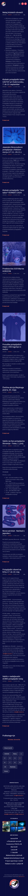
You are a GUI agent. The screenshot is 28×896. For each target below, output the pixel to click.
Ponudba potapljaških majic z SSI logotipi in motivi (12, 346)
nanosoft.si (21, 876)
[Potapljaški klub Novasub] (3, 4)
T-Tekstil (13, 852)
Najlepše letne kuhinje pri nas (13, 858)
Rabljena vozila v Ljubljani (13, 864)
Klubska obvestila (14, 739)
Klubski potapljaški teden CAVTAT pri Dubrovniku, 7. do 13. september (13, 81)
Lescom (13, 850)
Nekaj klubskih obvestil (12, 12)
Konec (6, 771)
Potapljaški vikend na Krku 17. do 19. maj (11, 570)
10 (5, 767)
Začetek (6, 754)
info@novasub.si (18, 795)
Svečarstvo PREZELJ (13, 844)
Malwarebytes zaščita (13, 855)
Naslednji (12, 767)
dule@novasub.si (7, 653)
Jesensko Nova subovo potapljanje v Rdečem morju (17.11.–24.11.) (12, 149)
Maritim (13, 847)
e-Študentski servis (13, 841)
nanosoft (13, 838)
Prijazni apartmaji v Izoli (13, 861)
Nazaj (14, 754)
